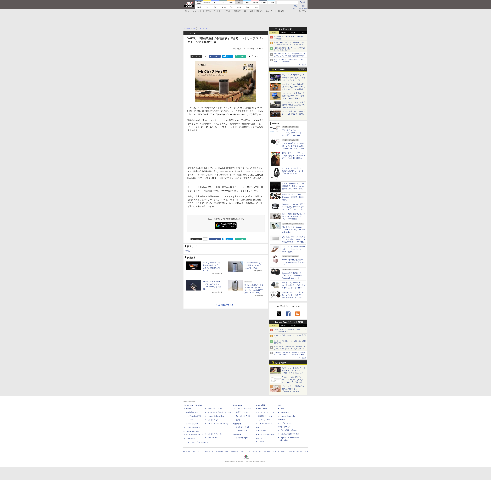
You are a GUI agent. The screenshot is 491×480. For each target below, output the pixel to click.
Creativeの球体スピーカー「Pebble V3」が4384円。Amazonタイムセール (292, 275)
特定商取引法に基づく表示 (298, 451)
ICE (279, 405)
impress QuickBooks (288, 416)
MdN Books (262, 431)
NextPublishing (213, 438)
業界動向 (259, 11)
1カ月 (303, 33)
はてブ (229, 56)
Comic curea (285, 412)
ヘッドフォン (226, 11)
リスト (205, 56)
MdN (257, 427)
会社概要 (267, 451)
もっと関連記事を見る (224, 305)
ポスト (198, 56)
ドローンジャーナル (193, 424)
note (242, 56)
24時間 (283, 33)
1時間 (274, 33)
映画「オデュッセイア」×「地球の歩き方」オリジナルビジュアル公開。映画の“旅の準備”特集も (289, 56)
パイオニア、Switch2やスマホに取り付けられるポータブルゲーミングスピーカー (293, 285)
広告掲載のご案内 (222, 451)
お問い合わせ (209, 451)
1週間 (293, 33)
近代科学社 (237, 435)
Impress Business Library (216, 416)
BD (245, 11)
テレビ (187, 11)
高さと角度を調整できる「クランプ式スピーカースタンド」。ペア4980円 (293, 216)
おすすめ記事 (280, 363)
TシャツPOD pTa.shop (289, 430)
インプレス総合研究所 (193, 416)
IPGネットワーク (284, 427)
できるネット (190, 438)
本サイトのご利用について (192, 451)
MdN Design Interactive (266, 435)
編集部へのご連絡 (237, 451)
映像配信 (237, 11)
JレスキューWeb (264, 420)
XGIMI (188, 251)
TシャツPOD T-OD (243, 416)
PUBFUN (281, 420)
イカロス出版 (260, 405)
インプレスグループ (280, 451)
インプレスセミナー (215, 420)
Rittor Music (237, 405)
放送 (251, 11)
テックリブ (259, 438)
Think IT (189, 408)
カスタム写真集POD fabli (290, 434)
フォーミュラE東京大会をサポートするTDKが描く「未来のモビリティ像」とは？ (293, 77)
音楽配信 (280, 11)
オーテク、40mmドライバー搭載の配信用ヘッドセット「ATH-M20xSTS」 (293, 170)
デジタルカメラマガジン (194, 435)
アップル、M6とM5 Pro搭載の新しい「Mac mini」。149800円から (293, 249)
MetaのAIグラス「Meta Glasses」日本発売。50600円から (293, 197)
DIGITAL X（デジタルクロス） (218, 424)
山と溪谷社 (237, 424)
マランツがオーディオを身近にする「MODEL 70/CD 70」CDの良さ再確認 (293, 104)
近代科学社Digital (242, 438)
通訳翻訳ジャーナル (265, 416)
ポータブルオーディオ (210, 11)
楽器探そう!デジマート (244, 412)
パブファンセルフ (287, 423)
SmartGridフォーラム (215, 408)
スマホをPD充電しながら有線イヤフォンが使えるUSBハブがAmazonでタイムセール (293, 145)
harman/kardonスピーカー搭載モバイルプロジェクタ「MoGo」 (253, 265)
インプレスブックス (215, 434)
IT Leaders (189, 420)
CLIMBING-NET (241, 431)
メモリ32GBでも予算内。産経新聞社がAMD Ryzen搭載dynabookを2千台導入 (293, 95)
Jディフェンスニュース (266, 412)
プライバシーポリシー (253, 451)
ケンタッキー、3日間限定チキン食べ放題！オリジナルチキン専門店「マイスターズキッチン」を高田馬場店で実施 (289, 349)
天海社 (283, 408)
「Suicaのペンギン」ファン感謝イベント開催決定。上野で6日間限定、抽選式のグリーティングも (289, 354)
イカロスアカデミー (265, 424)
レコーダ (196, 11)
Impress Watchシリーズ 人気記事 (289, 322)
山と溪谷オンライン (243, 427)
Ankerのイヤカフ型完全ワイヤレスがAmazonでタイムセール (293, 262)
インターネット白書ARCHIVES (197, 442)
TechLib (261, 442)
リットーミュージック (243, 408)
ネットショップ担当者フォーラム (219, 412)
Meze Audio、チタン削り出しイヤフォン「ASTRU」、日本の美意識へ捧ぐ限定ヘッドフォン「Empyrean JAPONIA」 (293, 297)
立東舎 (238, 420)
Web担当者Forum (192, 412)
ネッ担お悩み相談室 (193, 427)
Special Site (280, 70)
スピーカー (270, 11)
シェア (216, 56)
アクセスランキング (283, 29)
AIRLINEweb (262, 408)
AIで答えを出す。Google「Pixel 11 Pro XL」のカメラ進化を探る (293, 229)
